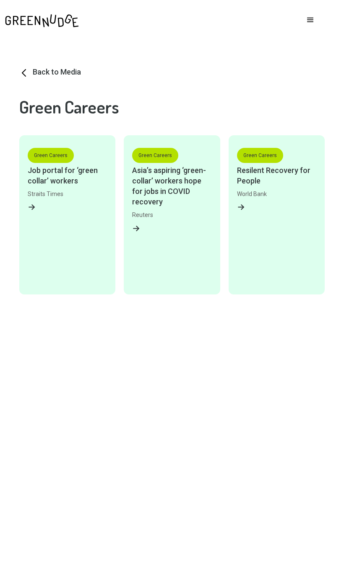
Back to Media (57, 71)
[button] (310, 20)
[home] (42, 19)
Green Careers (51, 155)
